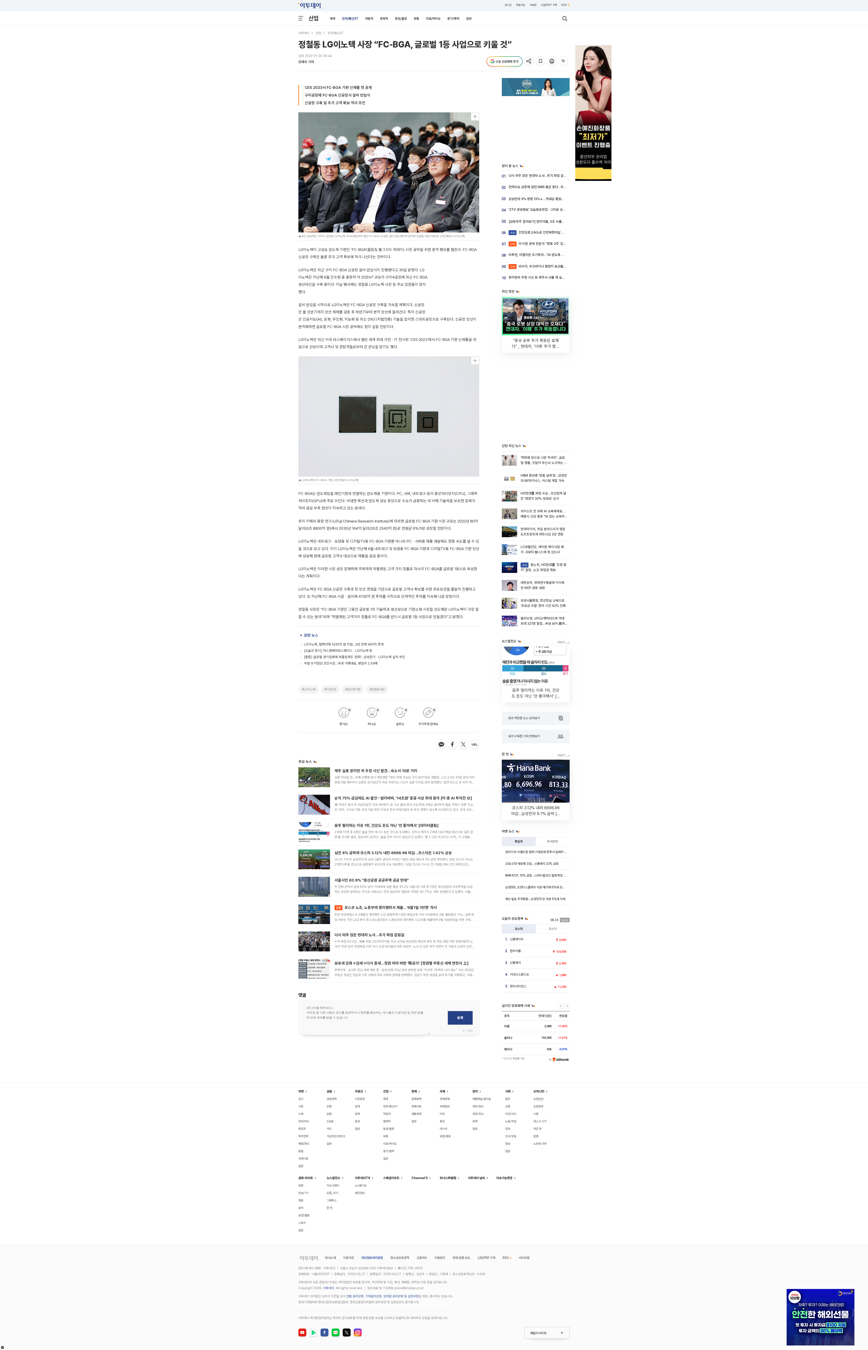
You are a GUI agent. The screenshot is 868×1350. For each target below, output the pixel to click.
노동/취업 (510, 1121)
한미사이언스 (518, 986)
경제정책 (416, 1099)
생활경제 (416, 1114)
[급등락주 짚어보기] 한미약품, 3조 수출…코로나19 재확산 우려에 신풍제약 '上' (561, 222)
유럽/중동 (445, 1136)
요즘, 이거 (332, 1193)
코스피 (519, 929)
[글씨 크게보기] (563, 61)
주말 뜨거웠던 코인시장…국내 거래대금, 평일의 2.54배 (340, 663)
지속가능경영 (504, 1178)
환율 (300, 1151)
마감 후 (537, 1128)
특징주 (519, 841)
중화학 (384, 18)
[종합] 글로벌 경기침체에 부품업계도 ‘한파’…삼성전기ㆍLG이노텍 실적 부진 (354, 657)
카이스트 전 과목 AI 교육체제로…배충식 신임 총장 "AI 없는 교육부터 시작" (543, 516)
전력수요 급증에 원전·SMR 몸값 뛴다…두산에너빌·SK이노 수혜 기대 (554, 187)
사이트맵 (524, 1258)
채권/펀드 (303, 1143)
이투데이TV (362, 1178)
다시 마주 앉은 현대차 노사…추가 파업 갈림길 (369, 935)
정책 (357, 1114)
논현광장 (538, 1106)
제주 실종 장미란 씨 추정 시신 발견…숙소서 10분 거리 (376, 770)
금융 (329, 1091)
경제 (414, 1091)
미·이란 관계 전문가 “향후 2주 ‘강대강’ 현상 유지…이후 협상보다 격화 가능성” (566, 244)
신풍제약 (515, 963)
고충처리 (421, 1258)
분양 (357, 1121)
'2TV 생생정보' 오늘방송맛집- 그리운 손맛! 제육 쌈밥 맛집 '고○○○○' (556, 210)
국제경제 (445, 1099)
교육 (507, 1106)
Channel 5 (419, 1178)
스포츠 (302, 1223)
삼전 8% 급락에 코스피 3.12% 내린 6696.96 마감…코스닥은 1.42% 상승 (393, 853)
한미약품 (515, 951)
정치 (475, 1091)
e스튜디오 (361, 1185)
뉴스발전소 (333, 1178)
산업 (313, 18)
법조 (507, 1099)
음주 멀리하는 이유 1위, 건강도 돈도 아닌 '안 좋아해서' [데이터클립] (387, 825)
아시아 (443, 1128)
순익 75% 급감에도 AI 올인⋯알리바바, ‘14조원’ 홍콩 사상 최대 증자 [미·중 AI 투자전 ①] (403, 798)
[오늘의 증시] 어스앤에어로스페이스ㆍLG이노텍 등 (338, 651)
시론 (535, 1114)
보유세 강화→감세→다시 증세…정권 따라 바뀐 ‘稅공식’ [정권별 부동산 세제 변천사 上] (402, 963)
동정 (507, 1143)
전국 (507, 1128)
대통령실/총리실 (481, 1099)
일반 (469, 18)
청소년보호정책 (399, 1258)
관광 (300, 1185)
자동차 (369, 18)
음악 (300, 1208)
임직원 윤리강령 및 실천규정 (401, 1296)
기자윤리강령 (373, 1296)
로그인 (508, 5)
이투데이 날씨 (476, 1178)
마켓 (301, 1091)
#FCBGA (330, 689)
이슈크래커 (333, 1185)
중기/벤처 (453, 18)
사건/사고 (510, 1114)
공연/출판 (303, 1215)
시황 (300, 1106)
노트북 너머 (540, 1143)
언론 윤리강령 (354, 1296)
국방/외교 (478, 1114)
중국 (442, 1121)
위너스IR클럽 (448, 1178)
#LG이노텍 (309, 689)
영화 (300, 1200)
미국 (442, 1114)
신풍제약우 (517, 939)
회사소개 (330, 1258)
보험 (329, 1114)
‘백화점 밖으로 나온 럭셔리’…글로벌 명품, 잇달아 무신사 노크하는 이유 (544, 463)
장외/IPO (303, 1121)
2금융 (330, 1121)
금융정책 (332, 1099)
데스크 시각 (540, 1121)
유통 (416, 18)
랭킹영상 (360, 1193)
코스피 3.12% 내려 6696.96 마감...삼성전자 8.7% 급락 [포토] (535, 813)
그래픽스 (332, 1200)
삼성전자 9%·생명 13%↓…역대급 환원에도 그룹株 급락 (546, 199)
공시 (300, 1099)
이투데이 (303, 33)
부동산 (359, 1091)
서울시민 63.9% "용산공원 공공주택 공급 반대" (372, 880)
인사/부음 (510, 1136)
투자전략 (552, 841)
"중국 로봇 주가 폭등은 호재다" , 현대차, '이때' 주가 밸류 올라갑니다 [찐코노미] (535, 346)
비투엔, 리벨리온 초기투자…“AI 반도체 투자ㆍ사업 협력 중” (548, 255)
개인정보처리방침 (372, 1258)
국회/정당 (478, 1106)
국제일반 (445, 1106)
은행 (329, 1106)
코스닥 (553, 929)
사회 (508, 1091)
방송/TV (303, 1193)
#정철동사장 (377, 689)
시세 (300, 1114)
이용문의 (439, 1258)
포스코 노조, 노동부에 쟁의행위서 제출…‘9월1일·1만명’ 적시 (386, 907)
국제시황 (303, 1158)
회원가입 (520, 5)
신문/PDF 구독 (549, 5)
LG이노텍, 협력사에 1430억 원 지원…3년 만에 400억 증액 (344, 644)
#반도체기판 (353, 689)
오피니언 (538, 1091)
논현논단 (538, 1099)
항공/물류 (401, 18)
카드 (329, 1128)
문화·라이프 (305, 1178)
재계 (332, 18)
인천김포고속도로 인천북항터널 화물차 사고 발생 (547, 232)
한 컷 (329, 1208)
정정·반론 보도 (461, 1258)
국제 (442, 1091)
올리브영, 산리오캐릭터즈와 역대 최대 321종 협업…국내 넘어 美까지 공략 (543, 623)
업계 (357, 1106)
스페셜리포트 (391, 1178)
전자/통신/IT (350, 18)
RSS (564, 5)
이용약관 (348, 1258)
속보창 (533, 5)
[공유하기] (529, 61)
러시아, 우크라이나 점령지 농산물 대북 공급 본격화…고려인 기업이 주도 (562, 266)
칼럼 (535, 1136)
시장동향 (360, 1099)
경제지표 (416, 1106)
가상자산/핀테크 (336, 1136)
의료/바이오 (433, 18)
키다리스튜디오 (519, 974)
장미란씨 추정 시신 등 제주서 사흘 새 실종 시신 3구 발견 (546, 277)
